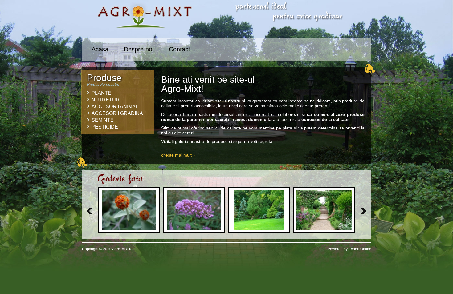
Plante (101, 93)
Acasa (100, 49)
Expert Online (360, 249)
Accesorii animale (117, 106)
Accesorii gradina (117, 113)
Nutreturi (106, 99)
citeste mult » (178, 155)
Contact (179, 49)
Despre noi (138, 49)
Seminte (103, 120)
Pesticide (105, 126)
